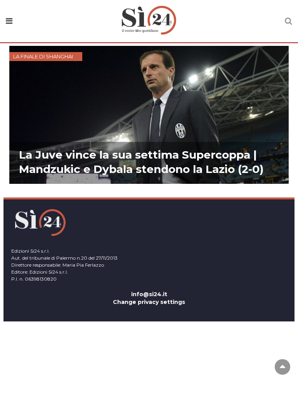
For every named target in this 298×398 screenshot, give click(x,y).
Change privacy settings (149, 301)
